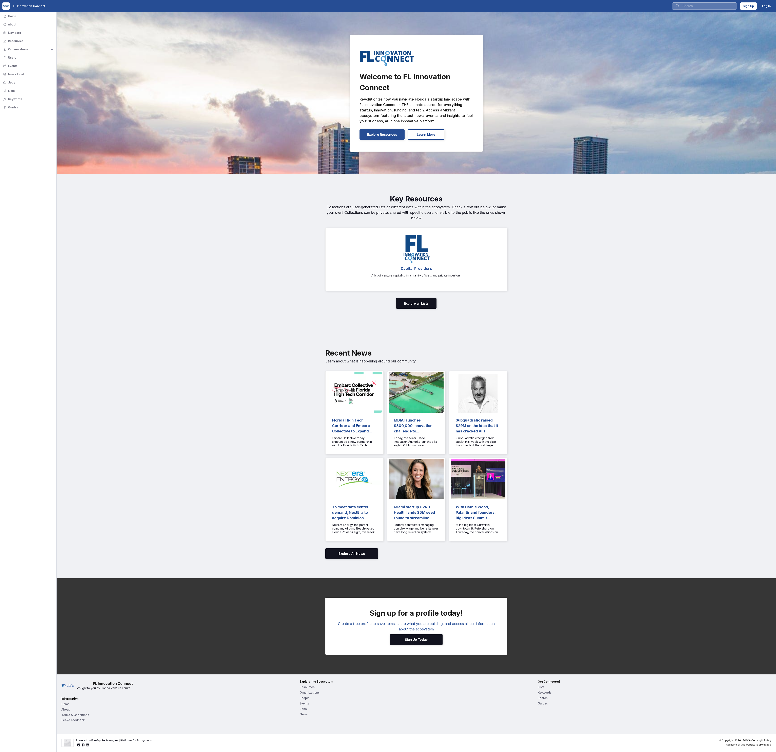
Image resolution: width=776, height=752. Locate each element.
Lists (8, 90)
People (305, 698)
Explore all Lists (416, 303)
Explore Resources (382, 134)
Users (9, 57)
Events (10, 66)
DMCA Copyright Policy (757, 740)
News (304, 714)
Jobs (8, 82)
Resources (12, 41)
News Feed (13, 74)
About (9, 24)
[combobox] (704, 6)
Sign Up (748, 6)
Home (9, 16)
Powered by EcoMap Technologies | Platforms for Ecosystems (114, 740)
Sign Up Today (416, 640)
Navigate (11, 32)
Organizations (15, 49)
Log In (766, 6)
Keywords (12, 99)
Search (543, 698)
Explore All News (351, 554)
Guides (10, 107)
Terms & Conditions (75, 715)
